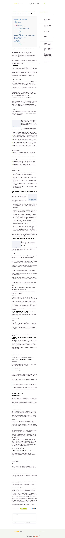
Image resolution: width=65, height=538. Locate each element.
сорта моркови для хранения (18, 233)
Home (13, 11)
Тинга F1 (20, 43)
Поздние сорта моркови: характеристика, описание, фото (22, 27)
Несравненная (17, 23)
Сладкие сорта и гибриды (17, 38)
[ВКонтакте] (32, 508)
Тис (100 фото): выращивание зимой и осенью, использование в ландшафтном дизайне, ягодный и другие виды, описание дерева (48, 55)
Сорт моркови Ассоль (17, 41)
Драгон (20, 33)
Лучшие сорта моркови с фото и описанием (20, 37)
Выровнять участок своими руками (48, 61)
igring (16, 3)
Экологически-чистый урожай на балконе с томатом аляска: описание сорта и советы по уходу (48, 26)
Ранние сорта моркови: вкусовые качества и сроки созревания (22, 36)
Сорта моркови (16, 24)
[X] (35, 508)
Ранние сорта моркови (20, 25)
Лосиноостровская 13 (18, 21)
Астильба (45, 36)
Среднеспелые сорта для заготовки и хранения (20, 19)
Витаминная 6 (20, 31)
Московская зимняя (18, 22)
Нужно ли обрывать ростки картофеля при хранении (16, 126)
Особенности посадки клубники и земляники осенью (47, 44)
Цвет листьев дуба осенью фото (48, 15)
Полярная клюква (17, 39)
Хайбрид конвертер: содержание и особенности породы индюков (47, 20)
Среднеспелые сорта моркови (21, 26)
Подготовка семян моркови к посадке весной (32, 200)
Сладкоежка (17, 40)
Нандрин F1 (20, 32)
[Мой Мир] (34, 508)
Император (20, 44)
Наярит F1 (20, 30)
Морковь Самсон (17, 20)
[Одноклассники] (33, 508)
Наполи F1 (20, 29)
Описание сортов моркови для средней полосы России (21, 28)
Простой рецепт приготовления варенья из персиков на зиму (48, 32)
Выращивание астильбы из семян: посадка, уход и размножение (48, 49)
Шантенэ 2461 (21, 34)
